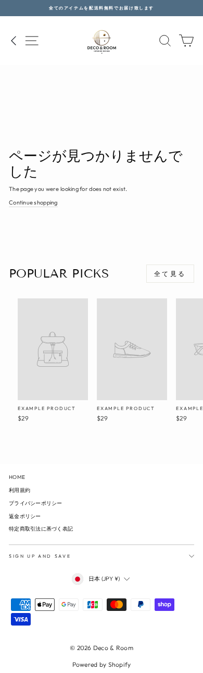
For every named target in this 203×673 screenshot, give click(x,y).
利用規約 (19, 490)
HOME (17, 477)
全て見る (170, 274)
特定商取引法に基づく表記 (41, 528)
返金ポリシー (25, 516)
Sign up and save (40, 556)
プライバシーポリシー (35, 503)
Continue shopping (33, 202)
